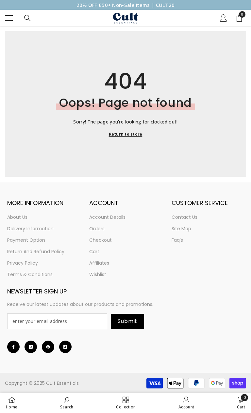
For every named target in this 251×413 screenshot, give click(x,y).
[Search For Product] (27, 18)
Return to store (125, 134)
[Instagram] (31, 347)
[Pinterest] (48, 347)
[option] (125, 5)
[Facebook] (13, 347)
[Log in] (223, 18)
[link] (66, 402)
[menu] (9, 18)
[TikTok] (65, 347)
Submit (127, 321)
